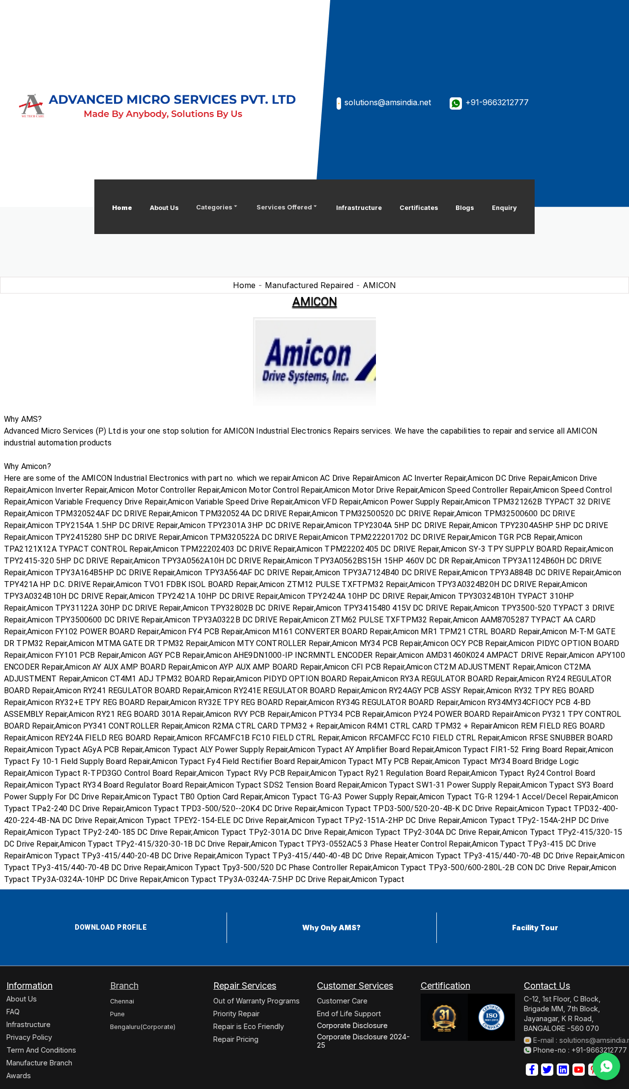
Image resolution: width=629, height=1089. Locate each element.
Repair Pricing (235, 1039)
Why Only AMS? (331, 927)
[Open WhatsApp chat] (606, 1066)
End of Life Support (349, 1013)
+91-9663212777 (497, 102)
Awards (18, 1075)
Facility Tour (535, 927)
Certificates (419, 207)
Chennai (122, 1001)
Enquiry (504, 207)
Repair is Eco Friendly (248, 1026)
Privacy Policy (29, 1037)
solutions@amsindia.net (387, 102)
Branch (124, 985)
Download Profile (111, 927)
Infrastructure (359, 207)
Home (122, 207)
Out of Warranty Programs (256, 1001)
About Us (164, 207)
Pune (117, 1014)
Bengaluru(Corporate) (142, 1026)
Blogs (465, 207)
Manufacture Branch (39, 1063)
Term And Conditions (41, 1050)
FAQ (13, 1011)
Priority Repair (236, 1013)
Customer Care (342, 1001)
